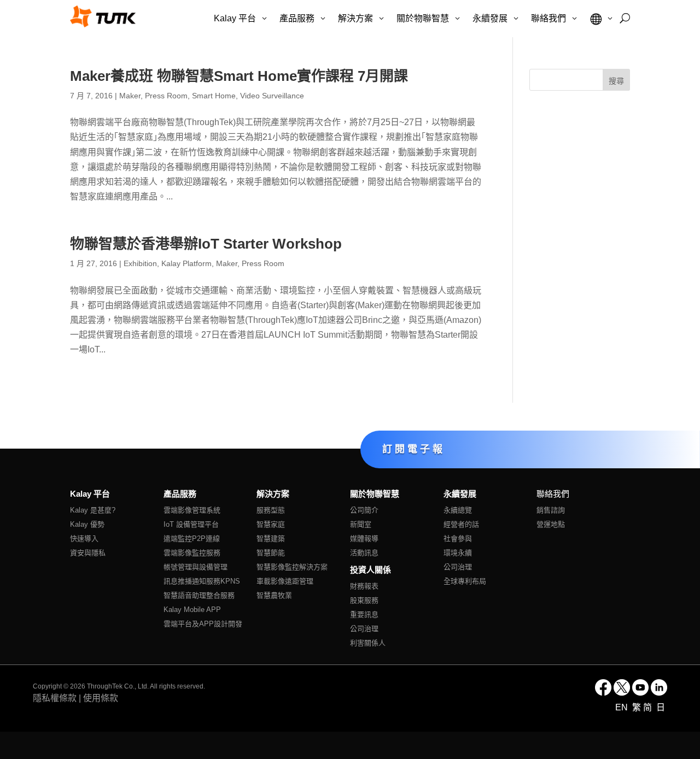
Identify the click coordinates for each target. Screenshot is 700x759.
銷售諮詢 (550, 510)
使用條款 (100, 698)
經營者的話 (461, 524)
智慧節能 (270, 553)
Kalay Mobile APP (192, 609)
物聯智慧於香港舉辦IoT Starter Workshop (206, 244)
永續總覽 (458, 510)
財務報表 (364, 586)
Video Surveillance (272, 95)
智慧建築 (270, 538)
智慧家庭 (270, 524)
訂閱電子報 (413, 448)
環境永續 (458, 553)
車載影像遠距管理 (284, 581)
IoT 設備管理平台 (191, 524)
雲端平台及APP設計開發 (203, 624)
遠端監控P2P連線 (192, 538)
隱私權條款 (55, 698)
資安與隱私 (88, 553)
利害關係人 (368, 643)
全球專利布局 (465, 581)
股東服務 (364, 600)
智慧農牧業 (274, 595)
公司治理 (364, 629)
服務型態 (270, 510)
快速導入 (84, 538)
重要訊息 (364, 614)
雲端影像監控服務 (192, 553)
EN (622, 707)
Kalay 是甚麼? (92, 510)
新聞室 (360, 524)
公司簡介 (364, 510)
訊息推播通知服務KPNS (202, 581)
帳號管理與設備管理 (196, 567)
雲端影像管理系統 (192, 510)
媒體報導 (364, 538)
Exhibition (140, 263)
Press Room (166, 95)
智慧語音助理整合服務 (199, 595)
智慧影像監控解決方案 (292, 567)
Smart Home (214, 95)
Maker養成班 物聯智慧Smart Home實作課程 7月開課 (239, 76)
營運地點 (550, 524)
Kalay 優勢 (87, 524)
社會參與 (458, 538)
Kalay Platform (186, 263)
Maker (130, 95)
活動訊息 (364, 553)
